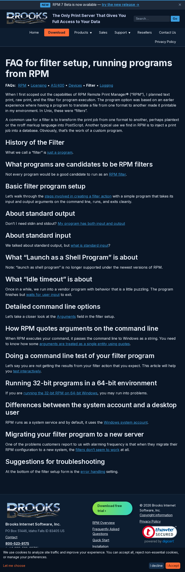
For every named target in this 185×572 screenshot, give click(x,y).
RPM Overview (103, 523)
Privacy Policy (165, 42)
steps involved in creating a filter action (78, 196)
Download (56, 32)
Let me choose (14, 565)
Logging (106, 85)
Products (83, 32)
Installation (100, 546)
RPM (22, 85)
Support (122, 32)
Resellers (145, 32)
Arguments (66, 316)
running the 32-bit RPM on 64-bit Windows (60, 393)
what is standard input (89, 245)
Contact (11, 537)
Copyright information (156, 515)
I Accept (173, 565)
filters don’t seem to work (97, 449)
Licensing (38, 85)
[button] (159, 534)
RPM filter (117, 174)
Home (34, 32)
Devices (75, 85)
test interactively (27, 371)
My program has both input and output (91, 223)
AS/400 (57, 85)
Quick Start (100, 540)
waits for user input (43, 294)
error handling (93, 471)
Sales (103, 32)
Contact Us (167, 32)
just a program (59, 152)
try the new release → (120, 4)
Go (175, 18)
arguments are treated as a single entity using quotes (84, 344)
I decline (156, 565)
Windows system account (126, 422)
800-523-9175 (17, 543)
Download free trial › (109, 508)
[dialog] (92, 560)
